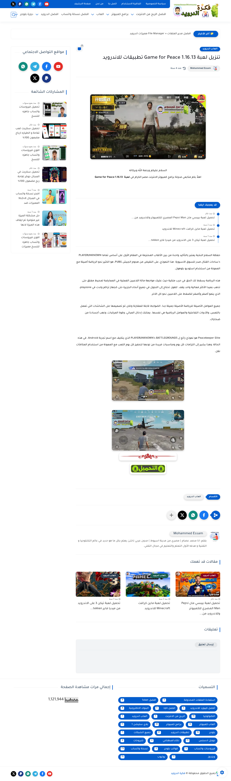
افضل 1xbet (139, 700)
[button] (203, 515)
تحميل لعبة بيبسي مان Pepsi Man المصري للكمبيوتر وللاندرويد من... (173, 218)
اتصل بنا (112, 4)
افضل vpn (165, 708)
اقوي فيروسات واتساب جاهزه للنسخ (30, 155)
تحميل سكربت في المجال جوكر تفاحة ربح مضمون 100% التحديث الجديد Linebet (29, 177)
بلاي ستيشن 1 (134, 724)
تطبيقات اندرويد (173, 732)
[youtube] (46, 4)
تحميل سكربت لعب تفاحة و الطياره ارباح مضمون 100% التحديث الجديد (28, 134)
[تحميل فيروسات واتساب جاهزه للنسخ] (54, 109)
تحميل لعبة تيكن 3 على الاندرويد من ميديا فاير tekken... (181, 240)
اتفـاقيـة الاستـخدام (131, 4)
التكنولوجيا (203, 716)
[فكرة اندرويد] (195, 10)
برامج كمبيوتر (169, 724)
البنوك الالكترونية (135, 708)
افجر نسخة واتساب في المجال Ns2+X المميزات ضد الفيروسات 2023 (28, 199)
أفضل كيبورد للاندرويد (199, 708)
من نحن (99, 4)
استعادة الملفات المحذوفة (189, 700)
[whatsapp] (26, 4)
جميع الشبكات (136, 732)
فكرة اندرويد (178, 773)
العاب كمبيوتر (202, 724)
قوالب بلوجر (167, 748)
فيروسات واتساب (200, 748)
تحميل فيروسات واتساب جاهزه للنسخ (29, 112)
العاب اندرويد (209, 49)
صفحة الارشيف (82, 4)
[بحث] (13, 14)
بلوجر (206, 732)
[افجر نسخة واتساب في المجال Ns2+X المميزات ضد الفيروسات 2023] (54, 196)
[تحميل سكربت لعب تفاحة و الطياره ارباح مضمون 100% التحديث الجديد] (54, 131)
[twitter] (13, 4)
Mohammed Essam (200, 68)
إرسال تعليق (206, 644)
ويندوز (194, 757)
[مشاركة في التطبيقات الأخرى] (171, 515)
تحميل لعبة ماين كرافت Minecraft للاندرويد (188, 229)
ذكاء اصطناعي (165, 740)
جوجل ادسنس (201, 740)
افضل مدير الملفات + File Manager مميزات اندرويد (160, 33)
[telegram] (33, 4)
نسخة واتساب (134, 748)
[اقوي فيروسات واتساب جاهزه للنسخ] (54, 152)
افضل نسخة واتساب (75, 14)
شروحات (133, 740)
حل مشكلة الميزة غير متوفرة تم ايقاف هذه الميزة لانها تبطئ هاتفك (28, 221)
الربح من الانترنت (170, 716)
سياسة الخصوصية (156, 4)
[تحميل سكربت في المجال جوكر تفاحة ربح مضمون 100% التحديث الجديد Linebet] (54, 174)
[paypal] (20, 4)
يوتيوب (143, 757)
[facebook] (40, 4)
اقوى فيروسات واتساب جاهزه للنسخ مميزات (30, 242)
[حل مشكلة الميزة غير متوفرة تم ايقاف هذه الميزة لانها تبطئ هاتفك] (54, 218)
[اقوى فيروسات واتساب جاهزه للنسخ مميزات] (54, 240)
